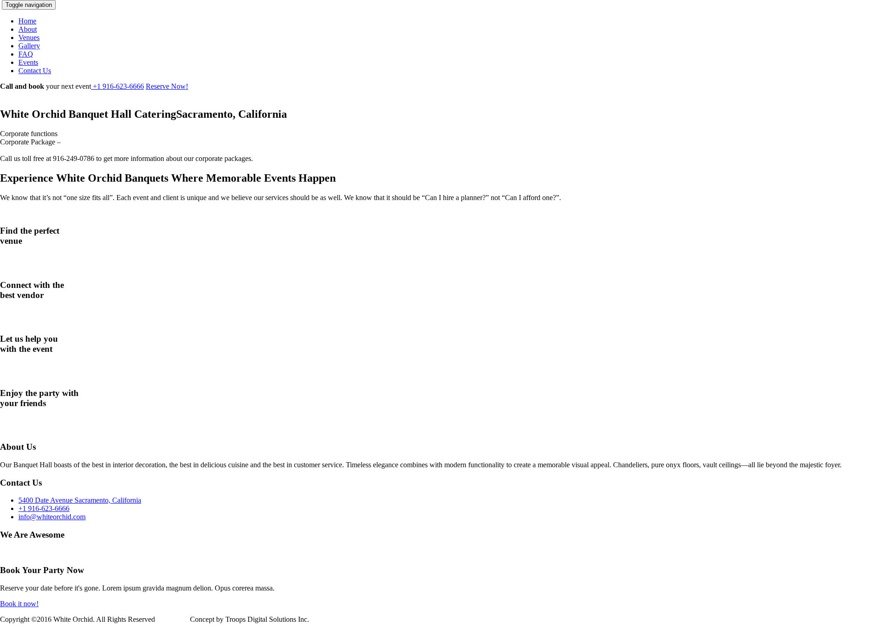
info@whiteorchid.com (52, 517)
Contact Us (34, 71)
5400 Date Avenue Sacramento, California (79, 500)
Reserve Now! (167, 86)
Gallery (29, 46)
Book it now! (19, 604)
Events (28, 62)
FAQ (25, 54)
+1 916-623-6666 (117, 86)
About (27, 29)
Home (27, 21)
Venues (29, 37)
